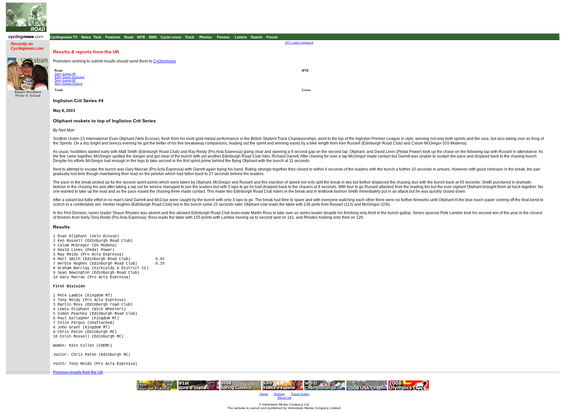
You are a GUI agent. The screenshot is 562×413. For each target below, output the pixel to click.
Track (189, 37)
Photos (205, 37)
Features (112, 37)
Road (128, 37)
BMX (153, 37)
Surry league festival (68, 83)
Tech (97, 37)
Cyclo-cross (171, 37)
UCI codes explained (299, 42)
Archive (279, 394)
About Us (284, 397)
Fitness (223, 37)
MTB (141, 37)
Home (264, 394)
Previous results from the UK (78, 372)
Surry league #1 (65, 74)
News (86, 37)
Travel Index (300, 394)
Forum (272, 37)
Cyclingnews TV (63, 37)
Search (256, 37)
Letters (241, 37)
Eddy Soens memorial (69, 77)
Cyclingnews (164, 61)
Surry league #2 (65, 80)
